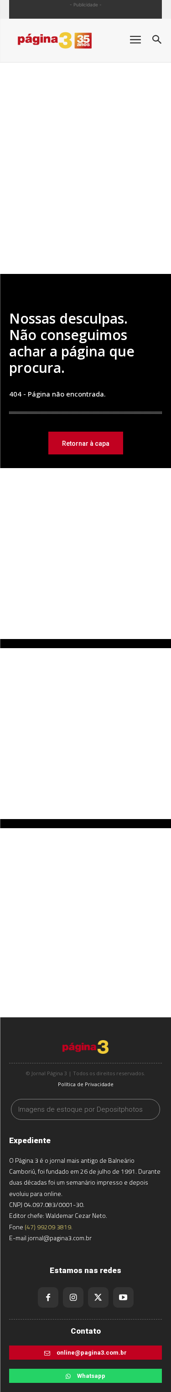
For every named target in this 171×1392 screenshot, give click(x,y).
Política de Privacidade (86, 1084)
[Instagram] (73, 1297)
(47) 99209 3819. (49, 1227)
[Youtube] (123, 1297)
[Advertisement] (85, 179)
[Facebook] (48, 1297)
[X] (98, 1297)
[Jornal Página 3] (64, 40)
